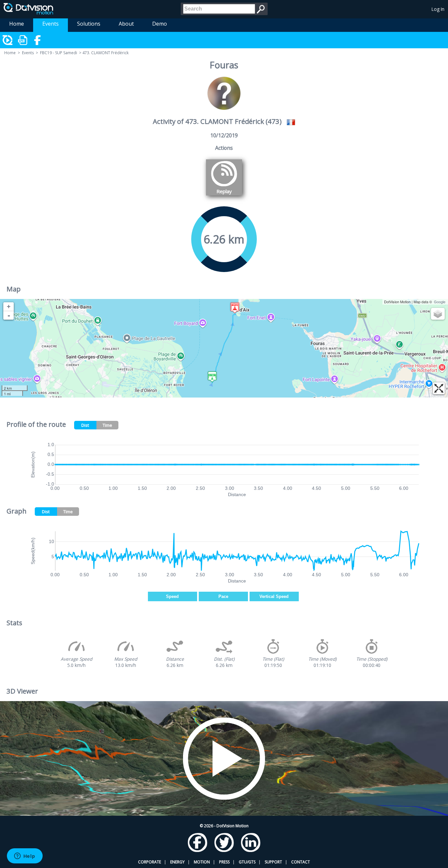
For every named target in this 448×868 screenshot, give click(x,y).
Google (439, 301)
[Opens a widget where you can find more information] (25, 856)
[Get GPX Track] (23, 40)
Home (16, 23)
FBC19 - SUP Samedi (58, 53)
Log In (438, 9)
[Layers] (438, 314)
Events (50, 23)
